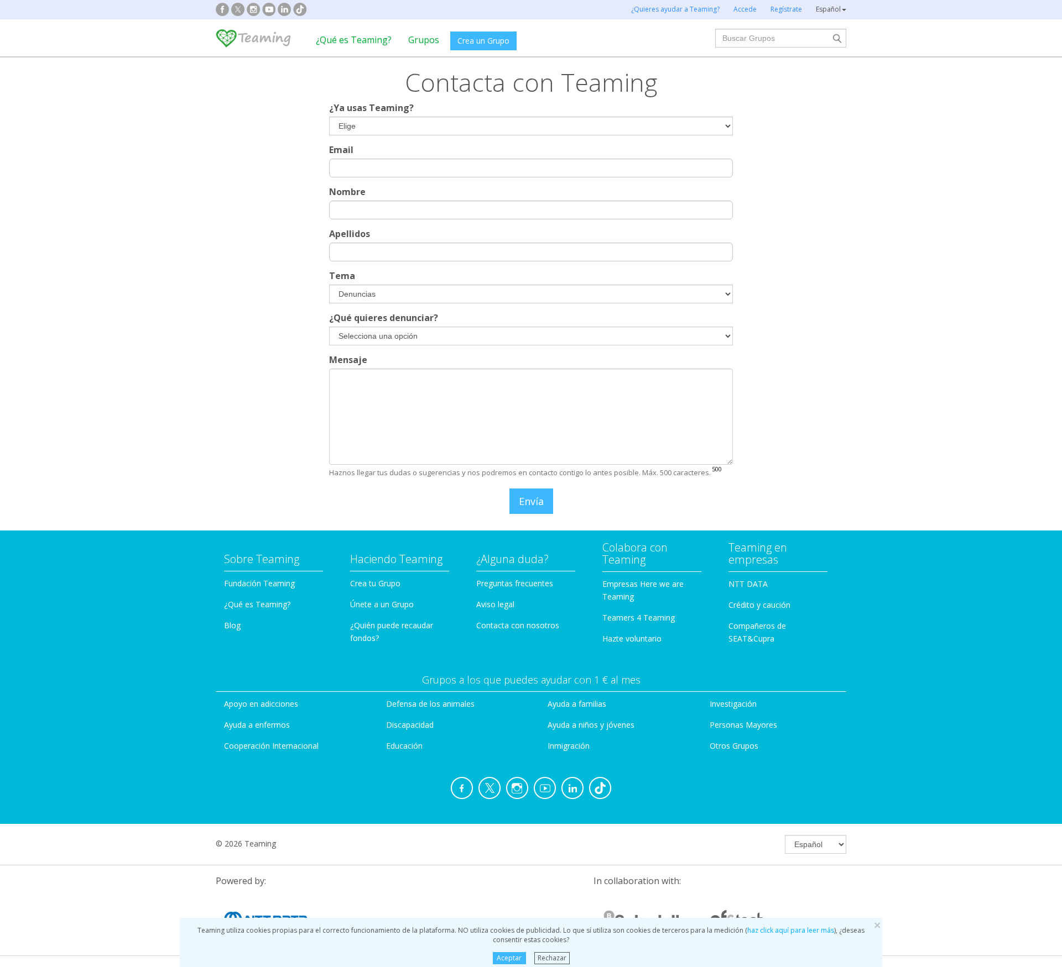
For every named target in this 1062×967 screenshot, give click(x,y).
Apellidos (349, 234)
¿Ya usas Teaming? (371, 108)
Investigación (733, 703)
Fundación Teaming (259, 583)
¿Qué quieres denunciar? (383, 318)
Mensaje (348, 360)
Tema (342, 276)
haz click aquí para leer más (790, 930)
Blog (232, 625)
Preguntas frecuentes (514, 583)
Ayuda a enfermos (257, 724)
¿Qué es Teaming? (354, 40)
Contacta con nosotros (517, 625)
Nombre (347, 192)
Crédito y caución (759, 605)
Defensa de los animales (430, 703)
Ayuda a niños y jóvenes (591, 724)
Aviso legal (495, 604)
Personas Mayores (743, 724)
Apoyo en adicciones (261, 703)
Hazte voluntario (632, 638)
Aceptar (509, 958)
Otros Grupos (734, 745)
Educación (404, 745)
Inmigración (569, 745)
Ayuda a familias (577, 703)
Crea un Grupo (483, 40)
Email (341, 150)
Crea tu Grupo (375, 583)
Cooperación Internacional (271, 745)
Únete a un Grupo (382, 604)
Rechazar (552, 958)
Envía (531, 501)
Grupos (423, 40)
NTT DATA (748, 584)
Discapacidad (410, 724)
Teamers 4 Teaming (638, 617)
